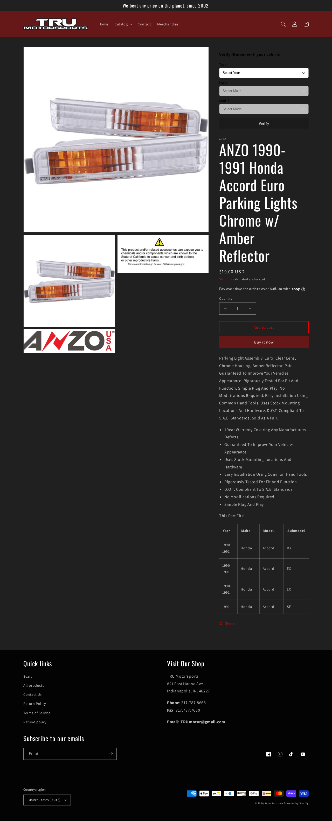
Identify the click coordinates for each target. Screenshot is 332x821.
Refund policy (34, 722)
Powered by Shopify (296, 803)
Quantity (225, 298)
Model (224, 100)
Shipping (225, 279)
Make (223, 82)
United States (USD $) (44, 800)
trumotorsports (274, 803)
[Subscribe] (110, 754)
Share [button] (230, 623)
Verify (264, 123)
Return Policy (34, 703)
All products (33, 685)
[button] (123, 24)
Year (222, 64)
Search (29, 676)
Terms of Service (37, 713)
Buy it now (264, 342)
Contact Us (32, 694)
